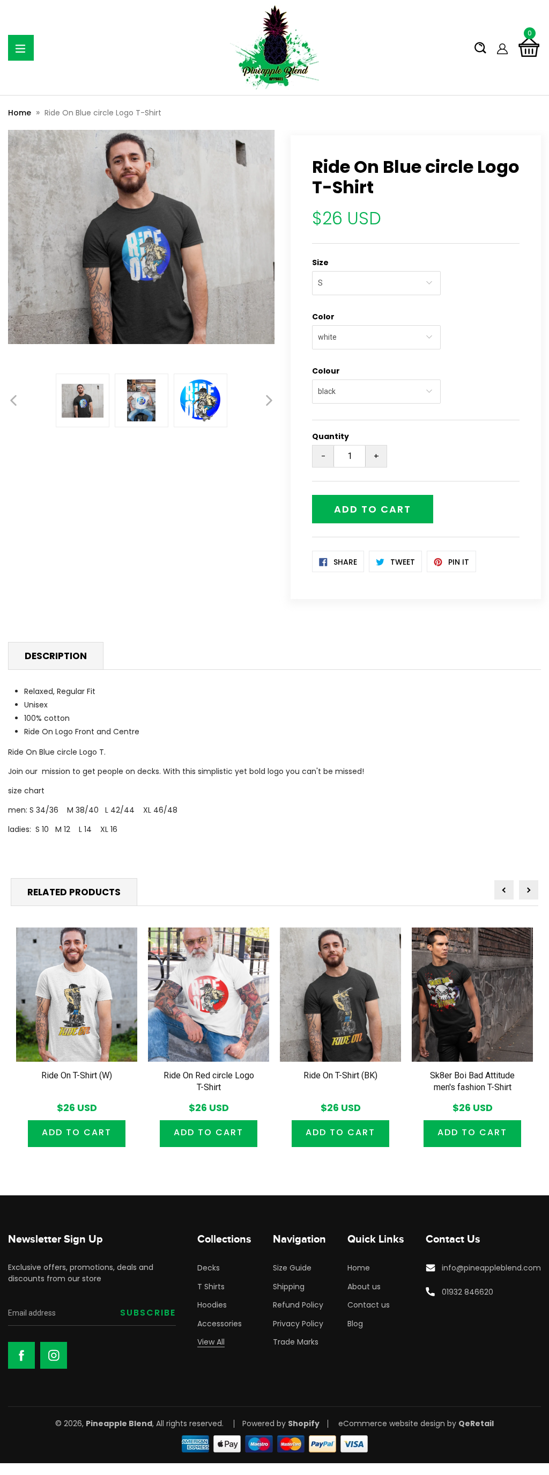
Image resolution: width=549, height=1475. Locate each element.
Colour (326, 371)
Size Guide (292, 1267)
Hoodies (212, 1304)
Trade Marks (295, 1342)
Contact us (368, 1304)
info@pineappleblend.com (491, 1267)
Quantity (330, 436)
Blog (355, 1323)
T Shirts (211, 1286)
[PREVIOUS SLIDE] (13, 400)
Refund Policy (298, 1304)
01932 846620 (467, 1292)
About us (364, 1286)
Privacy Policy (298, 1323)
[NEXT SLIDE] (269, 400)
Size (320, 262)
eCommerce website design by (397, 1423)
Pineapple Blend (119, 1423)
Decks (208, 1267)
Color (323, 316)
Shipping (289, 1286)
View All (211, 1342)
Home (19, 112)
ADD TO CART (77, 1132)
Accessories (219, 1323)
